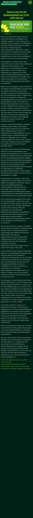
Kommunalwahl (6, 366)
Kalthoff (23, 364)
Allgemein (11, 360)
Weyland (20, 368)
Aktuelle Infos (4, 360)
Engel (8, 364)
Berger (3, 364)
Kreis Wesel (19, 366)
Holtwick (17, 364)
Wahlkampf (13, 368)
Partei (25, 360)
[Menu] (30, 2)
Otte (28, 366)
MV (24, 366)
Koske (12, 366)
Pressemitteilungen (6, 362)
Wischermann (27, 368)
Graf (12, 364)
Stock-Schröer (5, 368)
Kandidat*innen (19, 360)
